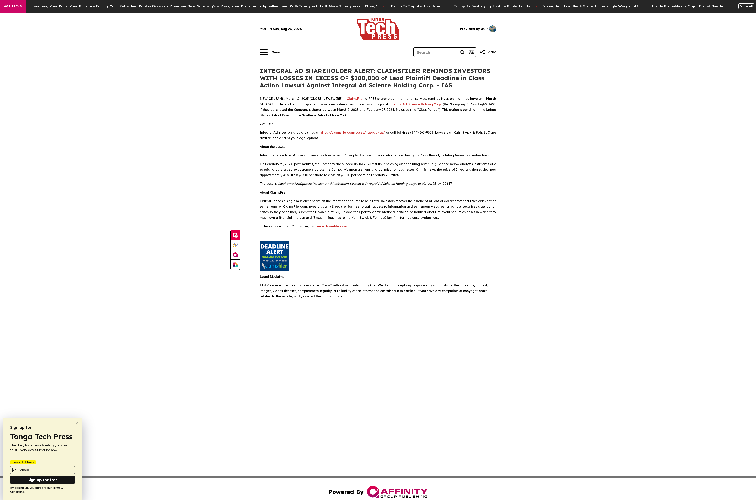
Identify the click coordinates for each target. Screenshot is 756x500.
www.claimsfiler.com (331, 226)
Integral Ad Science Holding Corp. (415, 104)
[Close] (77, 423)
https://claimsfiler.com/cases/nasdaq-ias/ (352, 132)
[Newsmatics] (235, 265)
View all (746, 6)
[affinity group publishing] (235, 255)
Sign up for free (42, 479)
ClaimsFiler (355, 99)
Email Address (23, 462)
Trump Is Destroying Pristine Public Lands (492, 6)
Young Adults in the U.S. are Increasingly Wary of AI (590, 6)
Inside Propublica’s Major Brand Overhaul (690, 6)
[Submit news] (235, 235)
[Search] (462, 52)
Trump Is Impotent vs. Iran (415, 6)
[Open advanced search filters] (471, 52)
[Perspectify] (235, 245)
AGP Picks (13, 6)
